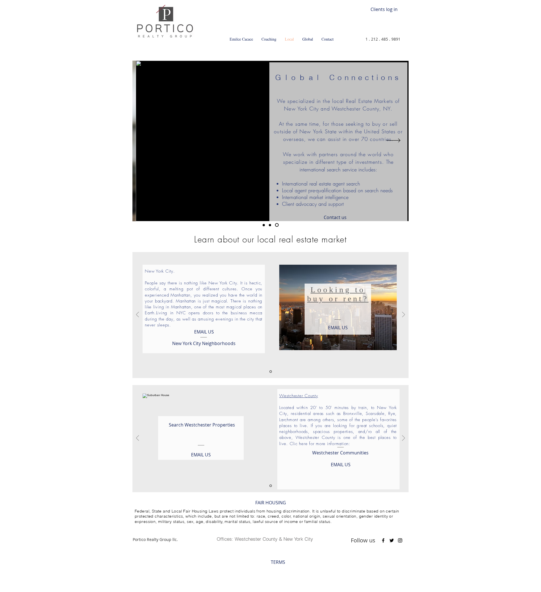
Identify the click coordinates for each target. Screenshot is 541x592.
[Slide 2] (270, 225)
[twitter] (391, 540)
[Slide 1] (264, 225)
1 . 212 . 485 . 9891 (382, 39)
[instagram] (400, 540)
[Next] (393, 140)
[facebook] (383, 540)
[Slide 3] (277, 225)
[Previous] (148, 140)
